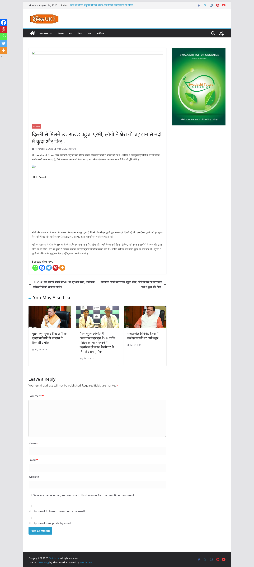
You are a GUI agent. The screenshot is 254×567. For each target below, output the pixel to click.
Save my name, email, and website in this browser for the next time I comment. (84, 495)
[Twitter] (49, 268)
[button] (50, 33)
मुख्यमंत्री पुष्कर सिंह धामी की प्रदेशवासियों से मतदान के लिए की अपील (50, 338)
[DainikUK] (33, 33)
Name (34, 443)
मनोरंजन (100, 33)
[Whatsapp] (35, 268)
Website (34, 477)
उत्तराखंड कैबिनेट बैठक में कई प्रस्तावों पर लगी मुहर (142, 335)
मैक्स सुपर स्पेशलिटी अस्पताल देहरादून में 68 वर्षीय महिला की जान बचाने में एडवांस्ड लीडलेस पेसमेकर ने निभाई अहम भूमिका (97, 342)
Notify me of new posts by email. (50, 523)
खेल (89, 33)
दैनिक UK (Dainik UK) (66, 148)
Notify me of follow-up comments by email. (57, 511)
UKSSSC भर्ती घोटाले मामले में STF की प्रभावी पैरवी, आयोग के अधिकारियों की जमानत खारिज (64, 284)
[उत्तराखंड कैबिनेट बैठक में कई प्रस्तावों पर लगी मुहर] (145, 308)
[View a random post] (221, 33)
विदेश (80, 33)
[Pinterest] (56, 268)
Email (33, 460)
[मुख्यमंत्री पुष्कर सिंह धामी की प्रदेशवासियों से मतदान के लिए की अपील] (50, 308)
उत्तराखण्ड (44, 33)
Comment (36, 396)
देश (70, 33)
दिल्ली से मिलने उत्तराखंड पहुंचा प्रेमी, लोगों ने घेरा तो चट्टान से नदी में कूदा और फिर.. (131, 284)
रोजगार (61, 33)
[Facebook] (42, 268)
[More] (62, 268)
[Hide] (1, 57)
